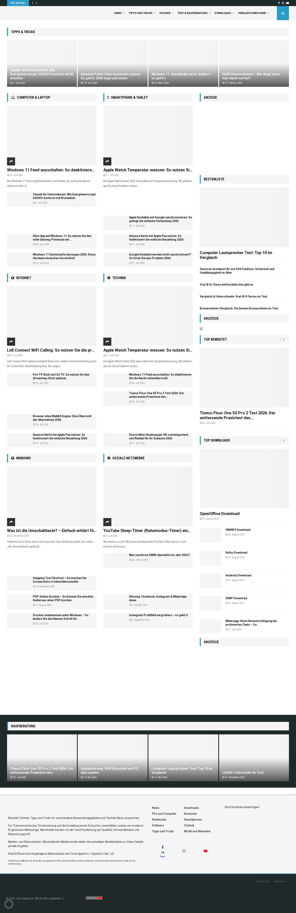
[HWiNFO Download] (210, 535)
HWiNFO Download (238, 529)
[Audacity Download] (210, 581)
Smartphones (193, 819)
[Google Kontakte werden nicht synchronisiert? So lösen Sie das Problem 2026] (114, 260)
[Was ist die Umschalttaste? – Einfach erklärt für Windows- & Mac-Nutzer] (51, 496)
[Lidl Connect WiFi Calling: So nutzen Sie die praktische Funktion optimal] (51, 316)
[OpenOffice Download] (244, 478)
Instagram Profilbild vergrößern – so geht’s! (158, 615)
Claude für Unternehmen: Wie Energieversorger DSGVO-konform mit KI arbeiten (41, 74)
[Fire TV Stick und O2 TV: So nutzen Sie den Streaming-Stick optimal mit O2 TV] (18, 380)
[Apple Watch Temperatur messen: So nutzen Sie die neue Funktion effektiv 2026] (148, 135)
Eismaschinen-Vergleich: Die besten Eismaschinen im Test (239, 308)
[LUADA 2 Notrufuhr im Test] (254, 757)
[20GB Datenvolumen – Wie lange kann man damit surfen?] (254, 63)
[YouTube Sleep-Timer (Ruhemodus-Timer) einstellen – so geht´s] (148, 496)
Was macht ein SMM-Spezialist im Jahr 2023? (159, 555)
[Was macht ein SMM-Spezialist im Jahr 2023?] (114, 560)
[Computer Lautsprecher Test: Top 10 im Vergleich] (244, 217)
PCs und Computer (164, 813)
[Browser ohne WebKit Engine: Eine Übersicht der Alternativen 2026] (18, 421)
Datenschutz (263, 881)
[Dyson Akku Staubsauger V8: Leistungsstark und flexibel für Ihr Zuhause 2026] (114, 440)
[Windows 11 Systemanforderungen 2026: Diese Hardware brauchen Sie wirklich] (18, 260)
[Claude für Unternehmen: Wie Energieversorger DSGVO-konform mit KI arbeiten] (42, 63)
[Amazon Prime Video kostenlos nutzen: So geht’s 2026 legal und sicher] (113, 63)
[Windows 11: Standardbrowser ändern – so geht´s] (183, 63)
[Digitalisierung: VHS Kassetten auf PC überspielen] (113, 757)
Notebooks (159, 819)
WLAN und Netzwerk (197, 831)
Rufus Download (236, 552)
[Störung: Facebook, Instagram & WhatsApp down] (114, 602)
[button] (9, 904)
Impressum (280, 881)
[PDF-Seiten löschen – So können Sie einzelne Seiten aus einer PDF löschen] (18, 602)
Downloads (223, 13)
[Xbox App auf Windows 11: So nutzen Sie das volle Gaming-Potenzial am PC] (18, 241)
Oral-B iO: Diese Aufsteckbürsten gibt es (226, 284)
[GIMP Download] (210, 603)
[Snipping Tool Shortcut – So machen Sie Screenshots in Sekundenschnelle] (18, 583)
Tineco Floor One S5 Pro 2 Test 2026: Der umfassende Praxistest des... (237, 415)
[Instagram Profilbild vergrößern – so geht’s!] (114, 620)
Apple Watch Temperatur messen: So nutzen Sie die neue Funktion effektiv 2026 (176, 170)
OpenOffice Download (220, 513)
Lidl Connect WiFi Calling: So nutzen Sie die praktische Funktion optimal (73, 350)
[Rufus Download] (210, 558)
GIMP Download (236, 598)
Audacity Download (238, 575)
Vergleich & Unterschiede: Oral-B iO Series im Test (233, 296)
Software (158, 825)
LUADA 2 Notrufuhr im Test (243, 773)
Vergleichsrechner (252, 13)
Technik (165, 13)
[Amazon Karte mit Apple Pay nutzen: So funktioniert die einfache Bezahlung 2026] (18, 440)
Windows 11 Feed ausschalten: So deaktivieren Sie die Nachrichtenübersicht (77, 170)
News (118, 13)
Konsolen (190, 813)
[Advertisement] (51, 220)
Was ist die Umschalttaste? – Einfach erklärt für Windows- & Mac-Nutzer (74, 530)
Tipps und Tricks (140, 13)
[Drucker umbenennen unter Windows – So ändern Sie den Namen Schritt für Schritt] (18, 620)
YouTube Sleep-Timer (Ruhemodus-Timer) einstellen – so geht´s (162, 530)
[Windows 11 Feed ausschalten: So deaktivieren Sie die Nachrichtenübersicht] (51, 135)
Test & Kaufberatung (193, 13)
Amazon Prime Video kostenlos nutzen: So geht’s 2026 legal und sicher (111, 76)
